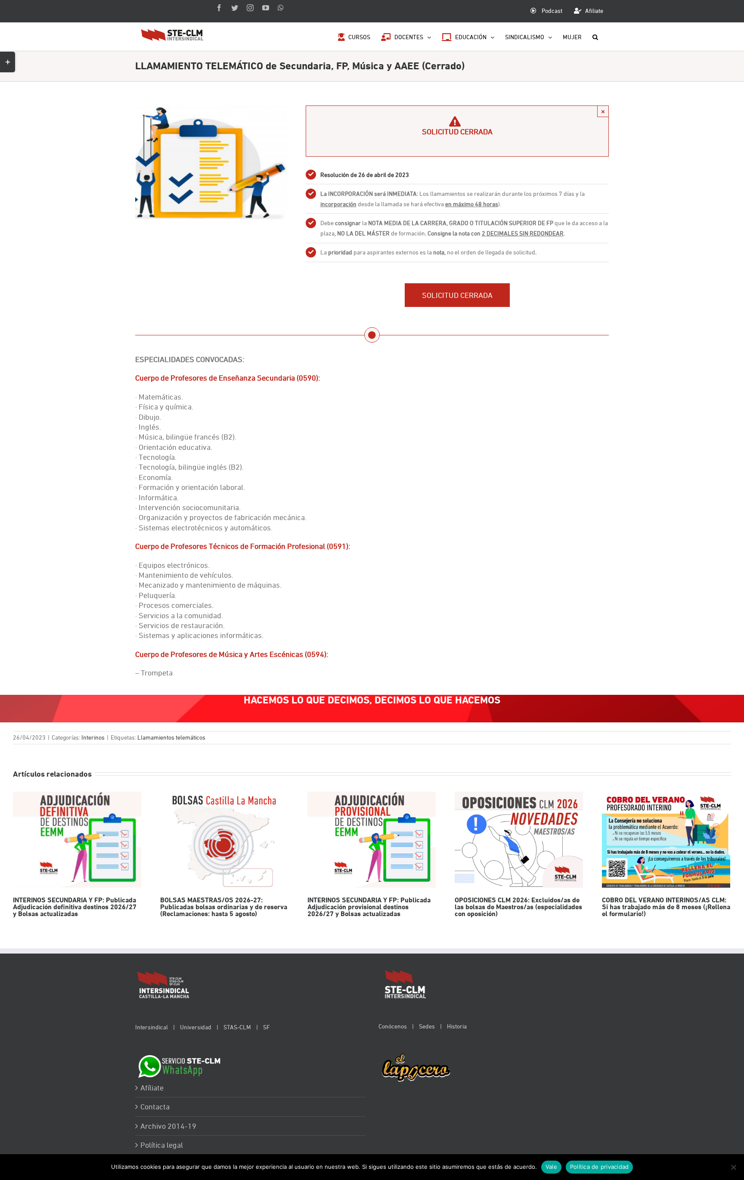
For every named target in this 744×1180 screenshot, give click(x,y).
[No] (733, 1167)
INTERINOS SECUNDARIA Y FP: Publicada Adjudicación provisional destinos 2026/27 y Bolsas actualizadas (371, 839)
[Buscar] (595, 36)
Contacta (155, 1106)
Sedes (427, 1026)
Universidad (195, 1027)
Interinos (93, 737)
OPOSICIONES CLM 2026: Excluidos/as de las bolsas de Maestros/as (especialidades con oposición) (518, 839)
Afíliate (152, 1087)
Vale (551, 1166)
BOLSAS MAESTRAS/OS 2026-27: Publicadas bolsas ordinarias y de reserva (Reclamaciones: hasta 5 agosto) (224, 839)
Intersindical (151, 1027)
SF (266, 1027)
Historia (457, 1026)
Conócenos (392, 1026)
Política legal (161, 1144)
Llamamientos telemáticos (171, 737)
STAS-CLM (237, 1027)
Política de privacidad (599, 1166)
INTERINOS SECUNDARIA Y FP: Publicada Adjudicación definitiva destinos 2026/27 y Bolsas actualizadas (77, 839)
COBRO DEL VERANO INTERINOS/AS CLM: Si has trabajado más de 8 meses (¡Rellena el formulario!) (666, 839)
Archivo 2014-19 (168, 1125)
